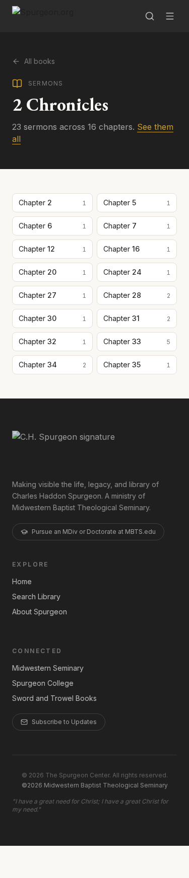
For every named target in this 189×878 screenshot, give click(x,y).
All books (39, 61)
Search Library (36, 596)
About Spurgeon (39, 611)
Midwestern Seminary (48, 668)
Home (22, 581)
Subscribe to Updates (64, 722)
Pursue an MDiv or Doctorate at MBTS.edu (94, 531)
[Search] (150, 16)
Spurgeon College (43, 683)
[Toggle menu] (170, 16)
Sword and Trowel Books (54, 698)
